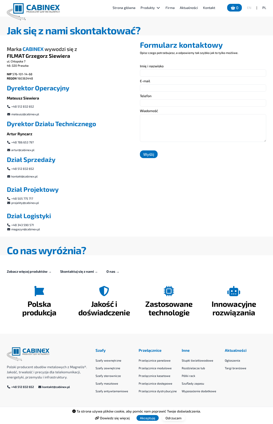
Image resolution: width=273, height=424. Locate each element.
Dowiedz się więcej (114, 418)
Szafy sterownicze (108, 376)
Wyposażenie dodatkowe (199, 391)
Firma (170, 8)
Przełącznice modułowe (155, 368)
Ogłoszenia (232, 360)
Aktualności (189, 8)
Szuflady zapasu (193, 383)
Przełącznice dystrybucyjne (158, 391)
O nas (112, 271)
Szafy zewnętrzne (108, 368)
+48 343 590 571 (22, 225)
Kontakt (209, 8)
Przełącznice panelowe (155, 360)
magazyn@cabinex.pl (25, 229)
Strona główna (124, 8)
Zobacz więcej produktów (29, 271)
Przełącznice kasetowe (154, 376)
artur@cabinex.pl (22, 150)
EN (249, 8)
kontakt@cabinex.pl (24, 176)
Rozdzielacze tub (193, 368)
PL (264, 8)
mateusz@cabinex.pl (25, 114)
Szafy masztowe (107, 383)
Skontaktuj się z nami (79, 271)
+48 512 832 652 (22, 106)
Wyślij (148, 154)
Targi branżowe (235, 368)
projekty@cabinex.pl (25, 203)
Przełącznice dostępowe (155, 383)
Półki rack (188, 376)
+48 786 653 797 (22, 142)
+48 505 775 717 (22, 198)
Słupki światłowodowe (197, 360)
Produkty (148, 8)
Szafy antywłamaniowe (112, 391)
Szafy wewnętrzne (108, 360)
